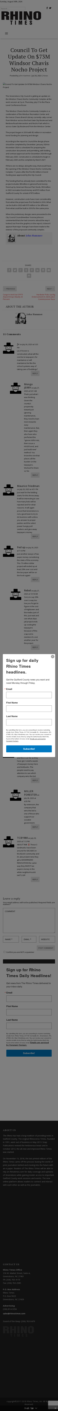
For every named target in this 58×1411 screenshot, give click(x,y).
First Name (12, 703)
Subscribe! (29, 748)
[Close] (52, 656)
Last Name (12, 716)
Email (9, 689)
